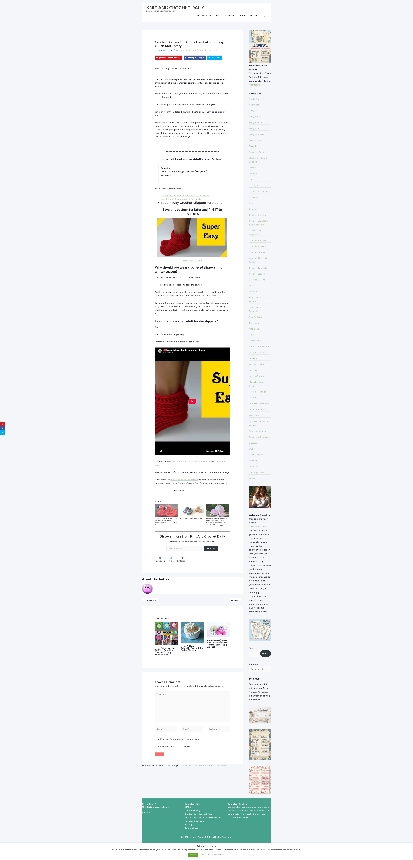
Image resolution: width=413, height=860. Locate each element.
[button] (264, 16)
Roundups (254, 415)
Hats (251, 334)
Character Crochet (258, 191)
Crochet (253, 209)
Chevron (253, 197)
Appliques (254, 104)
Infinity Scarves (256, 352)
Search (252, 648)
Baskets (253, 146)
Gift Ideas (254, 329)
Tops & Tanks (256, 454)
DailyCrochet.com (258, 526)
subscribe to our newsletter (184, 479)
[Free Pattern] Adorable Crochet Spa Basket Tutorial (192, 648)
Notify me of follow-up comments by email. (179, 739)
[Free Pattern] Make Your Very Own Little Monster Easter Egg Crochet (217, 643)
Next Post (236, 600)
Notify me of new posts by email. (173, 746)
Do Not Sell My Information (212, 855)
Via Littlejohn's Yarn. (192, 260)
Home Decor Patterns (260, 346)
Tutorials (253, 466)
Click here (233, 817)
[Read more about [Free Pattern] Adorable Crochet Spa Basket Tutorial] (192, 632)
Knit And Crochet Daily (175, 7)
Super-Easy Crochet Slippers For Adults (191, 203)
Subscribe (254, 16)
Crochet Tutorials (258, 268)
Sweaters (254, 449)
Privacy (188, 824)
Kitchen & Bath (256, 364)
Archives (253, 664)
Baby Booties (255, 122)
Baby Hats (254, 128)
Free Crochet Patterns (207, 16)
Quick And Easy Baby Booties (191, 518)
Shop (242, 16)
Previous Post (150, 600)
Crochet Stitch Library (260, 252)
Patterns (253, 397)
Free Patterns (256, 317)
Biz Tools (230, 16)
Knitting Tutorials (257, 376)
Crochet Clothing (257, 215)
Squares (253, 443)
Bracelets (254, 173)
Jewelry (253, 358)
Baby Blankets (256, 116)
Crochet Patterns (257, 246)
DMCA (188, 807)
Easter (252, 285)
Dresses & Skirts (257, 279)
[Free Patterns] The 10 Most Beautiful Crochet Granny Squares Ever (165, 651)
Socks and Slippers (258, 437)
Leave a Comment (164, 50)
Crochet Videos (257, 274)
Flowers (253, 291)
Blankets (253, 167)
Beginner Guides (257, 152)
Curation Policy (192, 810)
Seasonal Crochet (258, 431)
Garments (254, 323)
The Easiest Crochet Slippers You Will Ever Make (185, 195)
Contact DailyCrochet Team (199, 814)
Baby (251, 110)
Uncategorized (256, 472)
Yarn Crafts (255, 478)
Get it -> (256, 84)
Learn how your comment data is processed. (204, 765)
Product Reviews (257, 409)
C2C (251, 179)
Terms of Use (191, 828)
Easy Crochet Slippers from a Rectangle (181, 199)
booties (167, 79)
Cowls (252, 203)
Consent (193, 855)
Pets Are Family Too (259, 403)
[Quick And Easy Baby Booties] (191, 510)
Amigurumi (254, 99)
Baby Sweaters (256, 134)
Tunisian (253, 460)
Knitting (253, 370)
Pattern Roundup (257, 391)
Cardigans (254, 185)
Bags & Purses (256, 140)
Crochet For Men (257, 240)
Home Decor (255, 340)
